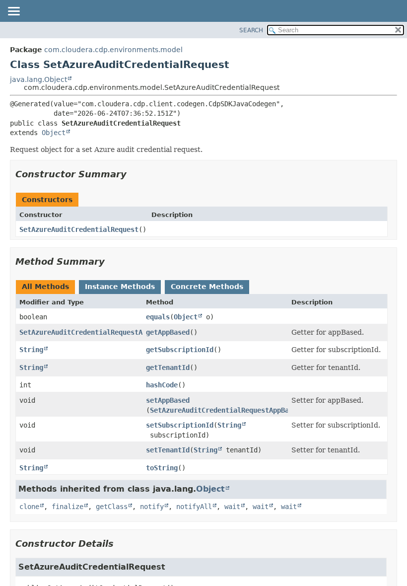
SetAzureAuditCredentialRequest (78, 229)
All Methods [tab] (45, 287)
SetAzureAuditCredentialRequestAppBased (94, 332)
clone (29, 507)
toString (162, 468)
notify (152, 507)
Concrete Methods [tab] (207, 287)
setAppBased (168, 400)
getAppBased (168, 332)
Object (54, 133)
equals (158, 317)
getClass (112, 507)
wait (232, 507)
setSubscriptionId (179, 425)
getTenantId (168, 367)
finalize (67, 507)
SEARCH (251, 30)
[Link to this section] (133, 174)
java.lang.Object (38, 79)
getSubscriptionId (179, 350)
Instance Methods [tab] (120, 287)
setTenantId (168, 450)
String (31, 350)
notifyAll (194, 507)
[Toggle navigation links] (13, 12)
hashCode (162, 385)
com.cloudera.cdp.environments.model (113, 50)
